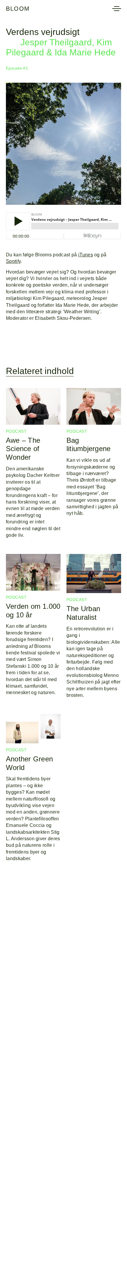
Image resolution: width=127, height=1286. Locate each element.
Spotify (13, 261)
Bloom (18, 8)
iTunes (85, 254)
